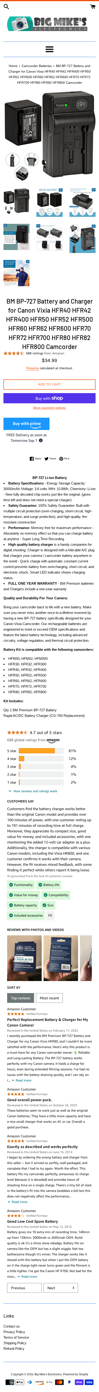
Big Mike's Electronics (48, 1374)
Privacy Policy (14, 1332)
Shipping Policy (14, 1343)
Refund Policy (13, 1348)
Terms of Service (16, 1337)
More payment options (49, 408)
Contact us (11, 1326)
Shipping (32, 368)
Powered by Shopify (75, 1374)
